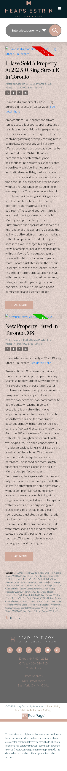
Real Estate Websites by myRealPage (33, 710)
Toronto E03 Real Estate (51, 601)
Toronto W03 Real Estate (17, 604)
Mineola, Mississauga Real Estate (34, 582)
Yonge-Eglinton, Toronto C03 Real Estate (45, 611)
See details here (41, 362)
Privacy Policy (53, 706)
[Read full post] (33, 53)
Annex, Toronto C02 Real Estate (30, 573)
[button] (10, 650)
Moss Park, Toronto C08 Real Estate (31, 585)
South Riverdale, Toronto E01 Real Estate (37, 588)
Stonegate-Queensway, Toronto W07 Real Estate (25, 592)
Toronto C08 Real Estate (29, 87)
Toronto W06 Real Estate (39, 604)
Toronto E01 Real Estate (30, 601)
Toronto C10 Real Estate (43, 598)
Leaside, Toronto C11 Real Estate (29, 579)
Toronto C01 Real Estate (34, 595)
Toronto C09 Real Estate (22, 598)
